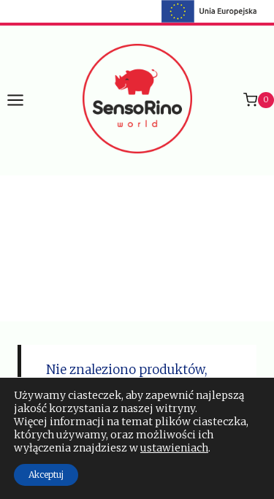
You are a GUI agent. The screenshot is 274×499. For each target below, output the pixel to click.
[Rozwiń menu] (22, 99)
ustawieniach (174, 447)
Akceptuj (46, 474)
